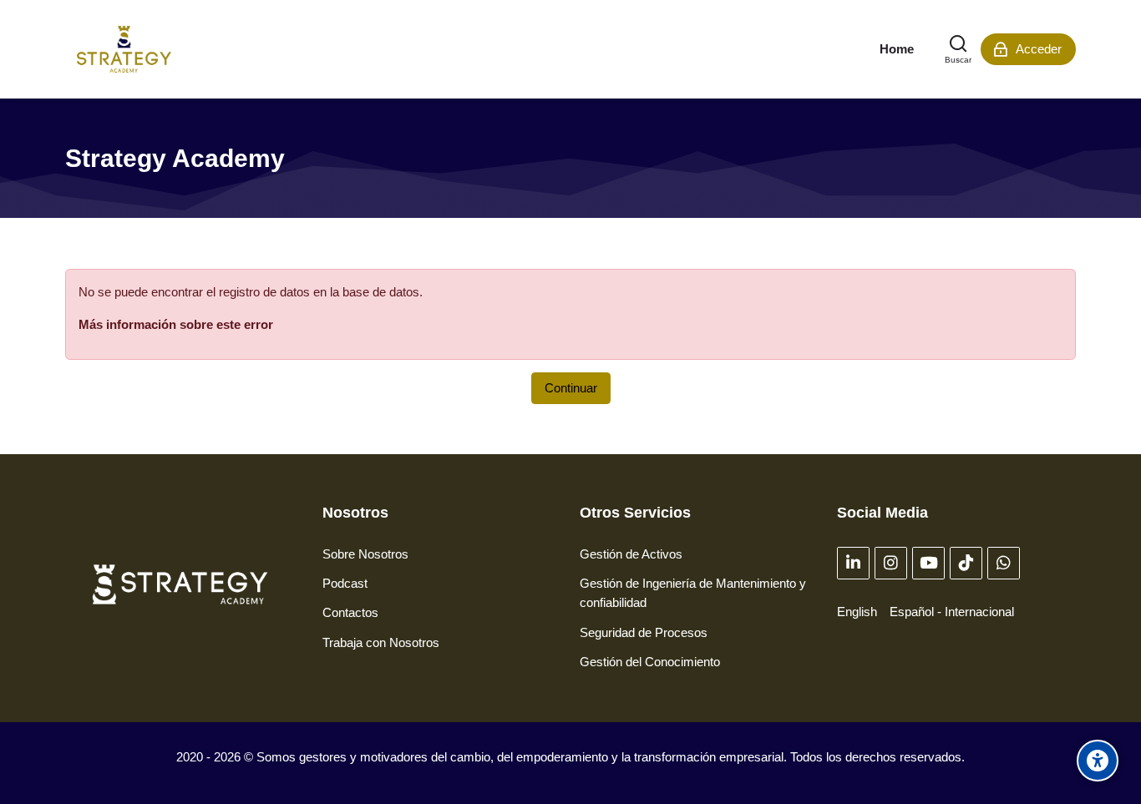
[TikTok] (966, 563)
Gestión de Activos (631, 554)
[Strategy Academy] (124, 49)
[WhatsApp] (1003, 563)
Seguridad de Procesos (643, 632)
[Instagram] (891, 563)
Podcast (345, 583)
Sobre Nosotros (365, 554)
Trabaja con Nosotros (380, 642)
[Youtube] (928, 563)
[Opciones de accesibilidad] (1097, 760)
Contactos (350, 612)
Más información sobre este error (176, 324)
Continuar (571, 388)
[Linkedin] (853, 563)
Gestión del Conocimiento (650, 662)
